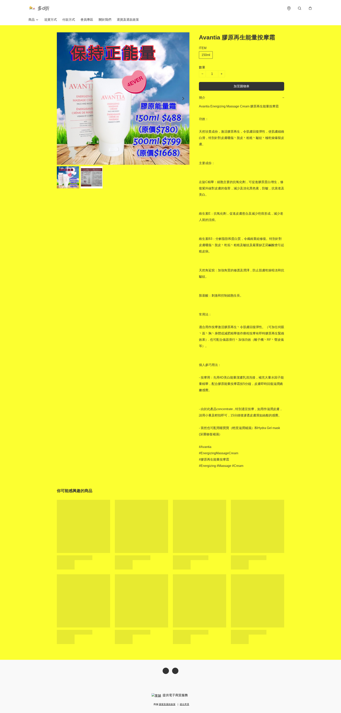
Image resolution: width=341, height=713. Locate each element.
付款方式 (68, 19)
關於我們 (105, 19)
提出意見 (184, 704)
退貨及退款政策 (128, 19)
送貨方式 (50, 19)
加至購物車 (241, 86)
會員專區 (87, 19)
